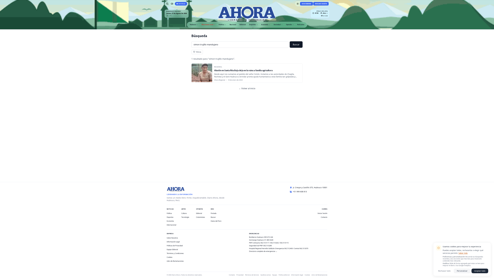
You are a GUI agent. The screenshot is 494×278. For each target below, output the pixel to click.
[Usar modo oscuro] (298, 4)
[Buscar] (167, 4)
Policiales (300, 24)
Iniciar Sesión (321, 4)
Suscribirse (306, 4)
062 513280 (267, 246)
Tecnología (185, 217)
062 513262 (274, 243)
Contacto (324, 217)
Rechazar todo (444, 271)
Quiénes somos (266, 275)
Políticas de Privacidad (175, 246)
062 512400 (288, 248)
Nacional (233, 24)
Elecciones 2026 (207, 24)
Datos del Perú (216, 221)
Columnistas (200, 217)
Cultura (184, 213)
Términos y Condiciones (175, 253)
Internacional (171, 225)
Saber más (463, 253)
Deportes (252, 24)
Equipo (274, 275)
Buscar (296, 44)
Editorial (243, 24)
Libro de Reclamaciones (175, 261)
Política (221, 24)
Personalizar (462, 271)
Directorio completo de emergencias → (263, 251)
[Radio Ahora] (172, 4)
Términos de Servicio (252, 275)
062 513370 (304, 248)
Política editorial (284, 275)
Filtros (198, 52)
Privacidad (240, 275)
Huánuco (193, 24)
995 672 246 (268, 237)
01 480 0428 (268, 240)
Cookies (169, 257)
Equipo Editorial (172, 249)
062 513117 (265, 243)
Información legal (297, 275)
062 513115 (284, 243)
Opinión (289, 24)
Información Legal (173, 242)
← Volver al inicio (247, 88)
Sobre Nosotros (172, 238)
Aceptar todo (479, 271)
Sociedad (277, 24)
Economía (264, 24)
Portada (213, 213)
